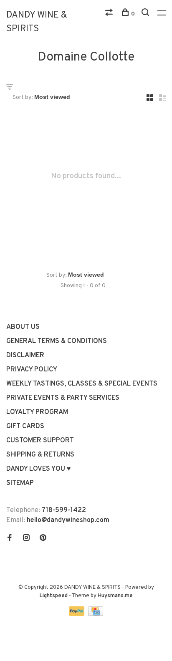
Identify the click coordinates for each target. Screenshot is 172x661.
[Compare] (110, 14)
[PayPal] (77, 614)
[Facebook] (9, 539)
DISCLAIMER (25, 355)
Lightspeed (54, 596)
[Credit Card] (95, 614)
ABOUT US (23, 327)
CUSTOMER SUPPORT (40, 440)
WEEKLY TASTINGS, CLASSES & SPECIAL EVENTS (81, 384)
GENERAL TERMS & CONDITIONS (56, 341)
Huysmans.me (115, 596)
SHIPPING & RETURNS (40, 455)
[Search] (146, 14)
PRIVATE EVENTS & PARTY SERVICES (62, 398)
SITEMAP (20, 483)
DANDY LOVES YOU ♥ (38, 469)
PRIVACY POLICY (31, 370)
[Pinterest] (43, 539)
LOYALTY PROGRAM (37, 412)
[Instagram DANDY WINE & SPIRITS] (26, 539)
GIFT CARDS (25, 426)
